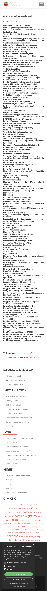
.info (39, 505)
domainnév (9, 516)
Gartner (22, 520)
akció (30, 508)
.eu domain (8, 505)
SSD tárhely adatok (13, 405)
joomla (16, 523)
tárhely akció (23, 537)
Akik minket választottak (16, 396)
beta (36, 508)
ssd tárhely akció (13, 532)
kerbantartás (35, 524)
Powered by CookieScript (18, 586)
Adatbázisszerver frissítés (16, 493)
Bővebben (16, 559)
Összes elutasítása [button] (18, 579)
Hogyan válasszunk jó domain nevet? (21, 455)
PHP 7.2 (17, 530)
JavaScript (7, 524)
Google (28, 520)
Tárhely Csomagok (13, 376)
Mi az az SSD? (11, 442)
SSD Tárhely (36, 529)
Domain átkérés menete (15, 413)
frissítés (14, 519)
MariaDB (14, 527)
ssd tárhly (22, 532)
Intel (39, 520)
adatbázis (14, 508)
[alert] (18, 565)
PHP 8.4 (9, 480)
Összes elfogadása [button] (18, 574)
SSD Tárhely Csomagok (15, 380)
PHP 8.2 (9, 488)
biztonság (10, 512)
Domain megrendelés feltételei (18, 422)
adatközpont (22, 508)
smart (22, 530)
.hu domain (16, 505)
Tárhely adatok (12, 401)
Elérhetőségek (12, 426)
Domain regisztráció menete (17, 409)
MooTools (21, 527)
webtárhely (11, 540)
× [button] (33, 544)
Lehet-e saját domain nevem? (18, 451)
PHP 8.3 (9, 484)
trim (37, 532)
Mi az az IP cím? (12, 463)
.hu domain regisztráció (29, 505)
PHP (11, 530)
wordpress (24, 540)
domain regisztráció (27, 516)
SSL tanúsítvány (30, 532)
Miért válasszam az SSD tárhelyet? (20, 438)
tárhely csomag (34, 537)
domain (27, 512)
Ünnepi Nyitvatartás (37, 540)
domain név (37, 512)
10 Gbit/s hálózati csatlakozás (18, 476)
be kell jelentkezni (33, 357)
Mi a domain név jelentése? (17, 447)
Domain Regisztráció (14, 384)
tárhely (12, 536)
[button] (18, 583)
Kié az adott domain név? (16, 459)
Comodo (18, 512)
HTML (34, 520)
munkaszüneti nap (31, 527)
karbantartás (26, 524)
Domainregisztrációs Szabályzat (19, 418)
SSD (27, 529)
